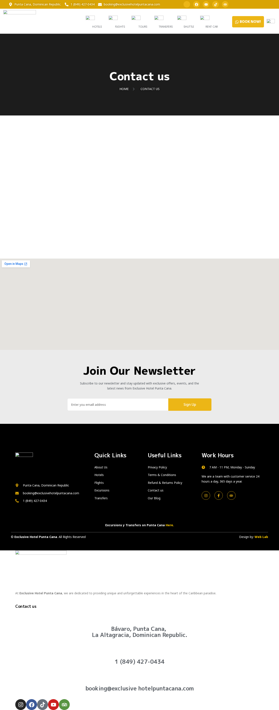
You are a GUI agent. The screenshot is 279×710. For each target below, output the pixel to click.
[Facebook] (196, 4)
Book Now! (250, 21)
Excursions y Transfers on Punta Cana (139, 525)
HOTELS (97, 27)
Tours (142, 27)
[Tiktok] (215, 4)
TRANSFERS (166, 27)
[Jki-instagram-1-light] (187, 4)
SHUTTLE (189, 27)
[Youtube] (206, 4)
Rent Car (212, 27)
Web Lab (261, 537)
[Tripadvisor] (225, 4)
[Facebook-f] (218, 495)
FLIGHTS (120, 27)
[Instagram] (206, 495)
